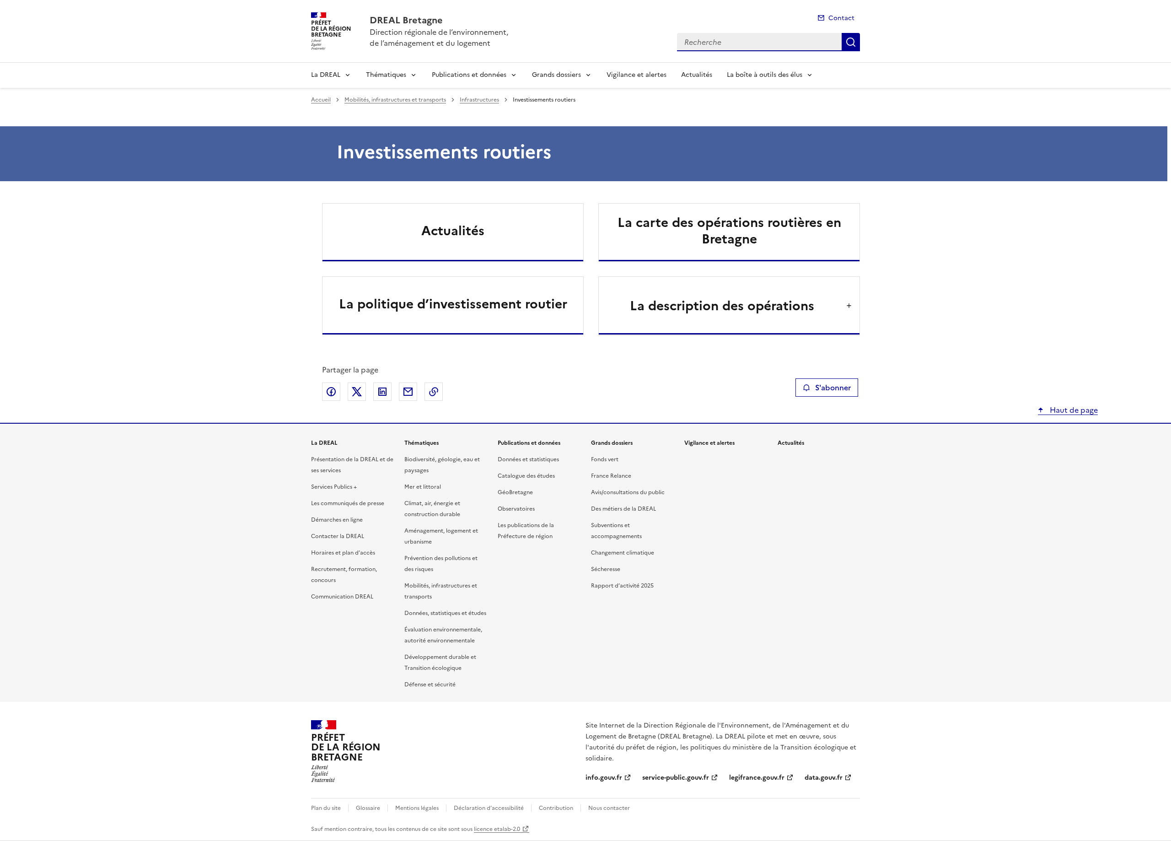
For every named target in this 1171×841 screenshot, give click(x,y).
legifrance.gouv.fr (756, 777)
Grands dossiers (556, 75)
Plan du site (326, 808)
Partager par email (408, 392)
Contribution (556, 808)
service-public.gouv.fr (675, 777)
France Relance (611, 476)
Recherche (851, 42)
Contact (841, 18)
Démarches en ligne (337, 520)
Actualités (696, 75)
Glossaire (368, 808)
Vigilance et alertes (636, 75)
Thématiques (386, 75)
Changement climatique (622, 553)
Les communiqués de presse (347, 503)
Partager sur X (357, 392)
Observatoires (516, 509)
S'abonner (833, 387)
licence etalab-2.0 (497, 829)
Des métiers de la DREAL (623, 509)
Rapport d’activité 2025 (622, 586)
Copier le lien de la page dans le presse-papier (433, 392)
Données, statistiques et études (445, 613)
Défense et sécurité (430, 684)
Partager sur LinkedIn (382, 392)
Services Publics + (334, 487)
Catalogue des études (526, 476)
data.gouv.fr (824, 777)
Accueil (321, 100)
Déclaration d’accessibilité (489, 808)
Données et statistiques (528, 459)
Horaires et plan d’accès (343, 553)
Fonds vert (604, 459)
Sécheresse (605, 569)
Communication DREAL (342, 597)
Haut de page (1073, 409)
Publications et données (469, 75)
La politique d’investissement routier (453, 304)
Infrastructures (479, 100)
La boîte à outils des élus (764, 75)
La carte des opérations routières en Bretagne (729, 230)
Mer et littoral (422, 487)
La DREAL (325, 75)
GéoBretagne (515, 492)
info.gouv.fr (604, 777)
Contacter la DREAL (337, 536)
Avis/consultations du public (628, 492)
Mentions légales (417, 808)
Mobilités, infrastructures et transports (395, 100)
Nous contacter (609, 808)
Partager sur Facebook (331, 392)
